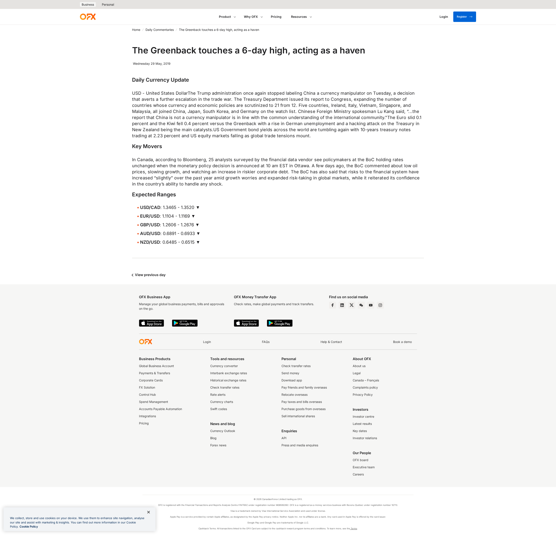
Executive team (364, 467)
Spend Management (153, 402)
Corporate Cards (151, 380)
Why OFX (251, 16)
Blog (213, 438)
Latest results (362, 423)
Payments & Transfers (154, 373)
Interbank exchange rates (228, 373)
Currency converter (224, 366)
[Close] (148, 512)
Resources (299, 16)
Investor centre (363, 416)
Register (462, 16)
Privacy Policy (363, 394)
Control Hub (147, 394)
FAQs (266, 342)
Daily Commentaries (160, 29)
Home (136, 29)
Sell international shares (298, 416)
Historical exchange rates (228, 380)
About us (359, 366)
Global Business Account (156, 366)
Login (207, 342)
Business (88, 4)
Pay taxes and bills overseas (301, 402)
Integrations (147, 416)
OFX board (360, 460)
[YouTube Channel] (370, 305)
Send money (290, 373)
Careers (358, 474)
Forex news (218, 445)
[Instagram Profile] (380, 305)
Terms (353, 528)
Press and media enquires (299, 445)
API (283, 438)
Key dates (360, 431)
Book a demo (402, 342)
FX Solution (147, 387)
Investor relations (365, 438)
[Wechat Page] (361, 305)
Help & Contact (331, 342)
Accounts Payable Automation (160, 409)
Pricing (276, 16)
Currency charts (221, 402)
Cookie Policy (29, 526)
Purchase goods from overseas (303, 409)
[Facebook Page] (332, 305)
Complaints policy (365, 387)
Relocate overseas (294, 394)
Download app (291, 380)
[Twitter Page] (351, 305)
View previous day (149, 275)
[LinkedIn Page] (342, 305)
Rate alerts (217, 394)
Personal (108, 4)
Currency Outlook (222, 431)
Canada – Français (366, 380)
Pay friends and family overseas (304, 387)
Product (225, 16)
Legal (357, 373)
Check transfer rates (224, 387)
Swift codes (218, 409)
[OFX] (88, 16)
